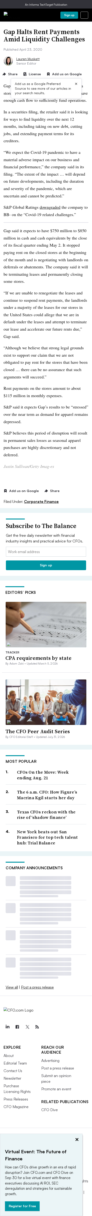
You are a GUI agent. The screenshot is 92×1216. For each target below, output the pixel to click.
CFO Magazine (16, 1106)
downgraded (50, 207)
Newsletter (12, 1078)
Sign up (69, 15)
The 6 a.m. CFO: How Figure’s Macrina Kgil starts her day (47, 794)
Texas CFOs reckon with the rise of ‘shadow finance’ (46, 814)
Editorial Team (15, 1063)
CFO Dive (49, 1109)
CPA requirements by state (38, 657)
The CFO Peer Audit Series (37, 731)
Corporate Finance (41, 501)
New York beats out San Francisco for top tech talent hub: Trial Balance (47, 837)
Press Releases (16, 1099)
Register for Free (22, 1206)
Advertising (50, 1060)
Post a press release (37, 987)
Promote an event (56, 1089)
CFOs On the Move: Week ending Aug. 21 (43, 775)
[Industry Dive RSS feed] (37, 1027)
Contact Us (13, 1070)
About (9, 1055)
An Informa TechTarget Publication (46, 4)
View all (12, 987)
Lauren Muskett (28, 59)
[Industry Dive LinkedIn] (7, 1027)
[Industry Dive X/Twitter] (27, 1027)
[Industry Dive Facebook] (17, 1027)
